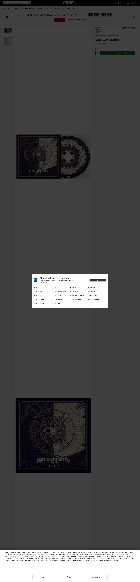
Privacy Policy (115, 560)
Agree (44, 577)
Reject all (70, 577)
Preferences (95, 577)
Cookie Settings (76, 560)
